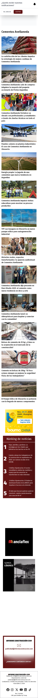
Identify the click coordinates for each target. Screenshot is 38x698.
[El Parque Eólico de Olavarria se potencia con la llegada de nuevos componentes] (19, 388)
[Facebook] (7, 689)
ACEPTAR (18, 12)
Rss (16, 693)
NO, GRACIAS (7, 12)
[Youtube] (21, 689)
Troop (25, 695)
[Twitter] (16, 689)
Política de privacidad (17, 681)
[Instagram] (12, 689)
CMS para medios (16, 695)
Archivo (21, 693)
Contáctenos (5, 681)
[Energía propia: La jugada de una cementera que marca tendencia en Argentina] (19, 161)
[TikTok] (30, 689)
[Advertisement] (17, 512)
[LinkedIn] (25, 689)
